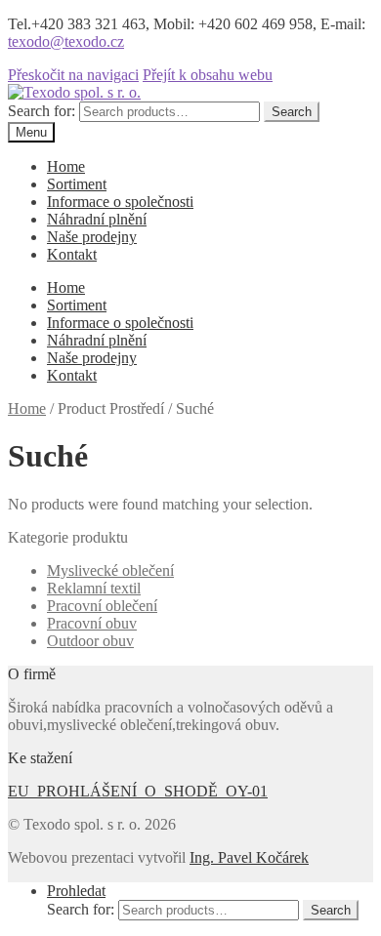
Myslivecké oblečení (110, 570)
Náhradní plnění (97, 219)
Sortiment (76, 184)
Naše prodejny (92, 236)
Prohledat (76, 890)
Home (66, 166)
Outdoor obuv (90, 640)
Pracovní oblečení (102, 605)
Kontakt (72, 254)
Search (292, 111)
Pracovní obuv (92, 623)
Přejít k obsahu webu (208, 74)
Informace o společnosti (120, 201)
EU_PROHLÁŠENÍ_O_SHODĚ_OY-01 (138, 791)
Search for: (41, 110)
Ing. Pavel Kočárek (249, 857)
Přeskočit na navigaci (73, 74)
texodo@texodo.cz (66, 41)
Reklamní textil (94, 588)
